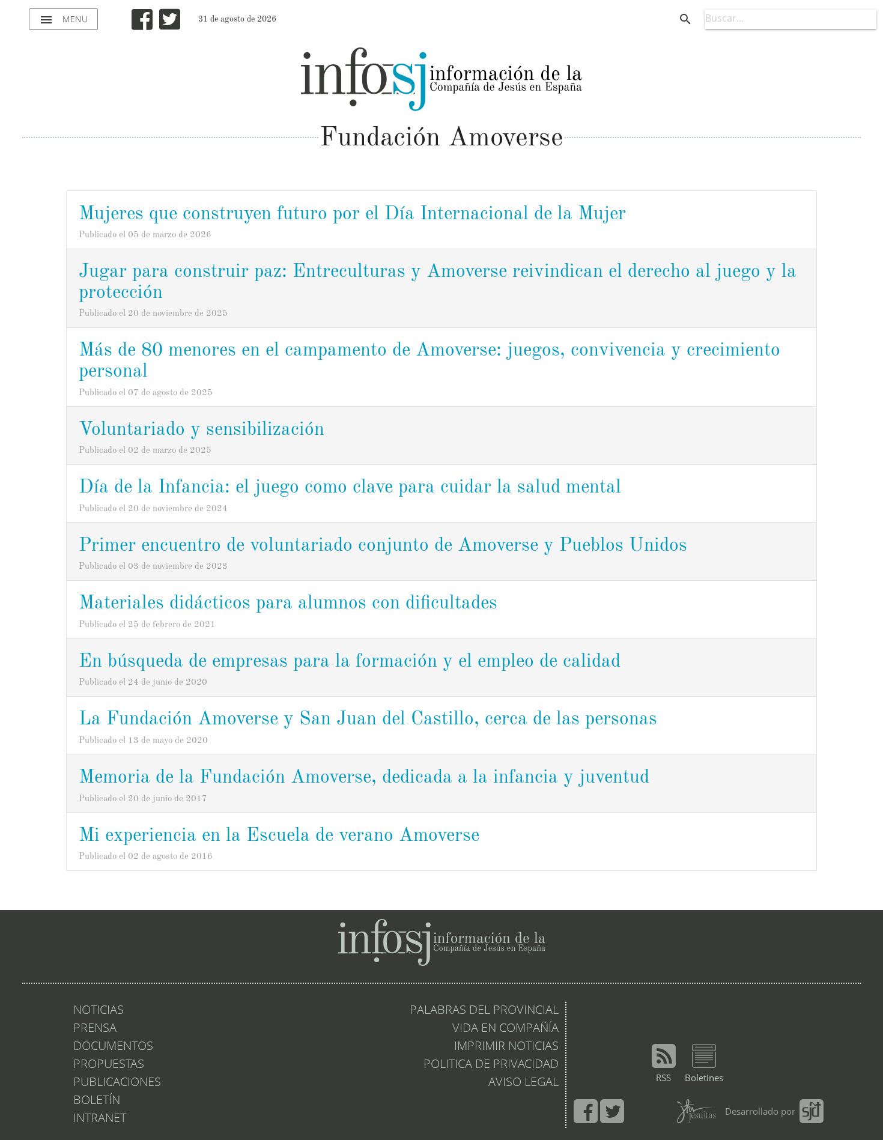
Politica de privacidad (491, 1065)
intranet (99, 1119)
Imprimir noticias (506, 1047)
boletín (96, 1101)
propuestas (108, 1065)
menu (63, 20)
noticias (98, 1011)
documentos (113, 1047)
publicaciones (117, 1083)
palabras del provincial (484, 1011)
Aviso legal (523, 1083)
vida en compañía (505, 1029)
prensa (95, 1029)
